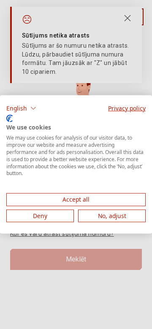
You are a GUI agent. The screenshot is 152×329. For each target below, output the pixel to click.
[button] (21, 108)
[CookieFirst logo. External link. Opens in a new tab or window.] (9, 118)
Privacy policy (127, 108)
